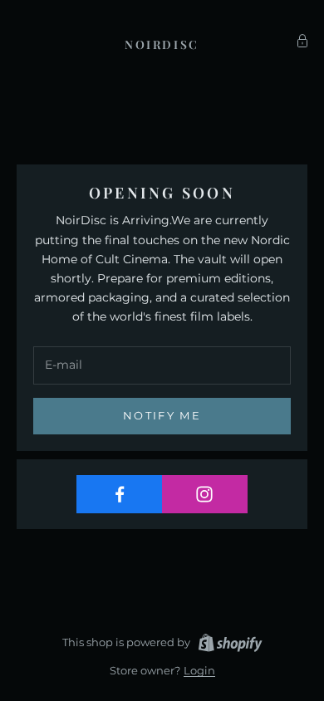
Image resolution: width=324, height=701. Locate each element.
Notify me (162, 415)
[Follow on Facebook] (119, 494)
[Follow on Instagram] (205, 494)
